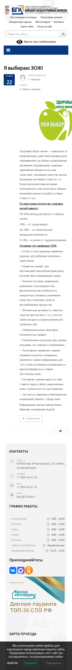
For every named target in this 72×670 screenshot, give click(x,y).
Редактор (35, 79)
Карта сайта (27, 26)
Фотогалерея (43, 22)
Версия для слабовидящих (39, 41)
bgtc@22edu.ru (26, 496)
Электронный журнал (20, 22)
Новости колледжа (31, 89)
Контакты (59, 22)
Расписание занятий (51, 17)
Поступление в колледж (24, 17)
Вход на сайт (45, 26)
